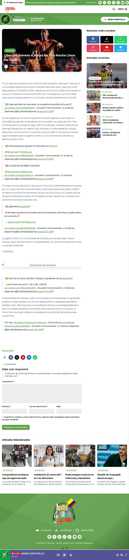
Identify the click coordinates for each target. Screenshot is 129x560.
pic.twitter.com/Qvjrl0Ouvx (19, 175)
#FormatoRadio (66, 322)
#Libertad (13, 152)
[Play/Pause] (64, 555)
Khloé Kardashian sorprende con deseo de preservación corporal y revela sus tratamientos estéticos (113, 121)
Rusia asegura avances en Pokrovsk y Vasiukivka (80, 476)
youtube (107, 50)
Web (58, 406)
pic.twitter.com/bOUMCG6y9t (20, 228)
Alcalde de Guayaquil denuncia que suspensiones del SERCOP (111, 476)
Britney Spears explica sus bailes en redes (113, 109)
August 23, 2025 (45, 111)
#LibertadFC (14, 222)
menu (121, 9)
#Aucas (53, 146)
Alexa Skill (87, 530)
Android (46, 530)
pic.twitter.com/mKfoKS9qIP (19, 108)
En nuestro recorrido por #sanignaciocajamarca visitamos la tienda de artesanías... (65, 3)
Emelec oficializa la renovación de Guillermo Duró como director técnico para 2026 (112, 133)
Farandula (109, 104)
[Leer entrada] (107, 75)
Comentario (8, 381)
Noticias (10, 50)
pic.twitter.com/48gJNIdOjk (19, 155)
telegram (120, 50)
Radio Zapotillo (116, 19)
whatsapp (120, 41)
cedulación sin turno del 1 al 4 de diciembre (47, 476)
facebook (93, 41)
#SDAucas (26, 152)
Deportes (96, 78)
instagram (93, 50)
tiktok (107, 41)
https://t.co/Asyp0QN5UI (17, 326)
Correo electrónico (38, 406)
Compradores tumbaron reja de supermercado (15, 476)
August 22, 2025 (35, 329)
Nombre (6, 406)
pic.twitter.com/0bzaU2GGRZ (20, 288)
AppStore (66, 530)
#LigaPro (23, 206)
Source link (8, 350)
